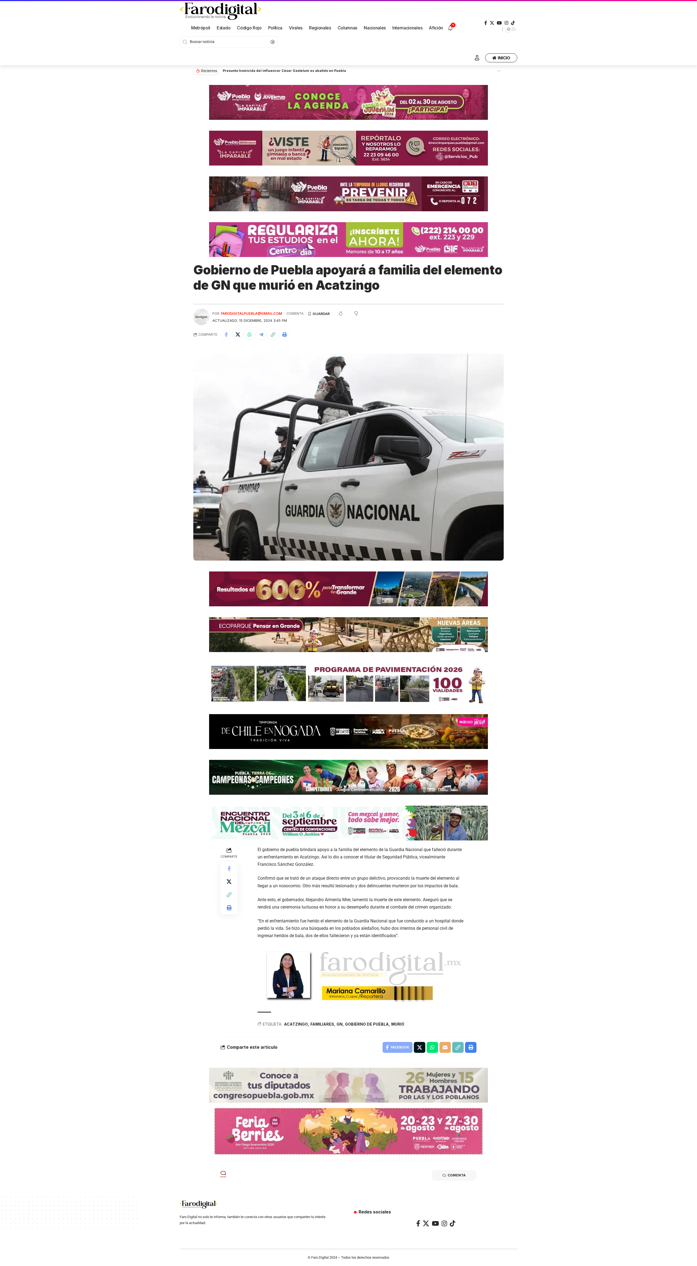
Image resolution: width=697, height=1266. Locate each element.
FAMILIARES (322, 1024)
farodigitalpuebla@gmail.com (251, 313)
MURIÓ (397, 1024)
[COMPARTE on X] (237, 334)
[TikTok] (513, 23)
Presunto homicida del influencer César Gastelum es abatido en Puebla (284, 71)
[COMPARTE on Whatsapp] (249, 334)
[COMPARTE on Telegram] (261, 334)
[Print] (284, 334)
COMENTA (295, 313)
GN (340, 1024)
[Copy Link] (272, 334)
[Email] (445, 1047)
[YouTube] (499, 23)
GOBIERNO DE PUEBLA (367, 1024)
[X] (492, 23)
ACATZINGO (296, 1024)
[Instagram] (506, 23)
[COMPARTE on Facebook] (226, 334)
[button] (498, 71)
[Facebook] (485, 23)
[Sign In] (477, 57)
